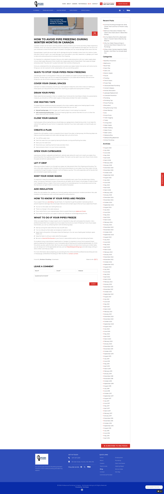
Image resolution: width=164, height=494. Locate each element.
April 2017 (107, 408)
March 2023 (107, 249)
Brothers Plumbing (45, 259)
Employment (73, 10)
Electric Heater (108, 73)
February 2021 (108, 311)
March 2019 (107, 368)
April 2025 (107, 187)
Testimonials (82, 3)
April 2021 (107, 306)
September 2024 (109, 205)
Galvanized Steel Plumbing (112, 85)
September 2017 (108, 396)
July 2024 (107, 210)
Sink (105, 113)
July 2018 (106, 388)
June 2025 (107, 182)
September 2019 (108, 353)
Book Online (123, 4)
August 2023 (107, 237)
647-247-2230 (76, 458)
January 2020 (108, 344)
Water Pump (108, 130)
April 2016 (107, 438)
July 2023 (107, 239)
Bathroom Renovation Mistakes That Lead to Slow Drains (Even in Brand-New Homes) (115, 32)
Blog (89, 3)
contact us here (73, 253)
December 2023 (108, 227)
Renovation (107, 105)
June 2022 (107, 272)
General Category (109, 88)
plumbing (51, 202)
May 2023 (107, 244)
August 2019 (107, 356)
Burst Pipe (107, 65)
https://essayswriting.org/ (74, 247)
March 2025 (107, 190)
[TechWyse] (82, 490)
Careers (74, 3)
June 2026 (107, 153)
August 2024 (108, 207)
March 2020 (107, 339)
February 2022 (108, 282)
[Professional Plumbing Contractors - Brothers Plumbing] (39, 4)
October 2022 (108, 262)
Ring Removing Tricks (110, 108)
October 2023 (108, 232)
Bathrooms (107, 63)
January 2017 (108, 415)
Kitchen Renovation (110, 90)
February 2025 (108, 192)
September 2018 (108, 383)
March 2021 (107, 309)
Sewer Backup (108, 110)
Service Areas (85, 10)
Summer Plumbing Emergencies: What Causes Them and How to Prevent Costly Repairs (116, 26)
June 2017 (107, 403)
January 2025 (108, 195)
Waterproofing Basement (111, 137)
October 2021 (108, 291)
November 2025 (108, 170)
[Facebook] (120, 11)
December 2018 (108, 376)
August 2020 (108, 326)
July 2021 (106, 299)
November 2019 (108, 349)
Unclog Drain (108, 122)
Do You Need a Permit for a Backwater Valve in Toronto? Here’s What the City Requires (115, 38)
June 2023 (107, 242)
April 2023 (107, 247)
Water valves (108, 132)
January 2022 (108, 284)
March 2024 (107, 219)
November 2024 (108, 200)
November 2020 (108, 319)
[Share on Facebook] (95, 260)
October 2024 (108, 202)
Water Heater (108, 125)
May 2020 (107, 334)
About (69, 3)
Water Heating (108, 127)
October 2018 (108, 381)
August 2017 (107, 398)
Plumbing (36, 10)
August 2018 (107, 386)
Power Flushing (108, 103)
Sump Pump (107, 115)
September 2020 (109, 324)
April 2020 (107, 336)
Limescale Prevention (110, 95)
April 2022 (107, 277)
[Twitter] (123, 10)
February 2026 (108, 162)
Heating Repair (61, 10)
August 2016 (107, 428)
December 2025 (108, 167)
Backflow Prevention (110, 60)
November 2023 (108, 229)
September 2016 (108, 425)
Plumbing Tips (108, 100)
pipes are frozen (81, 211)
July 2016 (106, 430)
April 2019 (107, 366)
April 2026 (107, 157)
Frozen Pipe (107, 83)
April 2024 (107, 217)
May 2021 (106, 304)
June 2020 (107, 331)
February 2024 (108, 222)
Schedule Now (162, 179)
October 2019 (108, 351)
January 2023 (108, 254)
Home (64, 3)
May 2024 (107, 215)
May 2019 (106, 363)
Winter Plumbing (109, 140)
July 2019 (106, 358)
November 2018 (108, 378)
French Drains (108, 80)
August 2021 (107, 296)
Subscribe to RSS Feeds (116, 446)
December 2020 (109, 316)
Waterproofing (108, 135)
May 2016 (106, 435)
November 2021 (108, 289)
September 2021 (108, 294)
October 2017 (108, 393)
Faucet (106, 75)
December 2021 (108, 287)
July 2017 (106, 401)
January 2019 (108, 373)
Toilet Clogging (108, 117)
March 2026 (107, 160)
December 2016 (108, 418)
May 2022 (107, 274)
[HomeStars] (128, 11)
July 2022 (107, 269)
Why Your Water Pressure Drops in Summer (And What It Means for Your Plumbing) (115, 45)
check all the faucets (48, 238)
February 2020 (108, 341)
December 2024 (109, 197)
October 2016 (108, 423)
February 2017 (108, 413)
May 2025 (107, 185)
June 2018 (107, 391)
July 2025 (107, 180)
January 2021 (108, 314)
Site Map (117, 472)
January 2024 (108, 224)
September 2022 (109, 264)
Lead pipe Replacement (111, 93)
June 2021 (107, 301)
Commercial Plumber (106, 474)
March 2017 (107, 411)
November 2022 (108, 259)
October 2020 (108, 321)
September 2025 (109, 175)
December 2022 (108, 257)
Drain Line (107, 70)
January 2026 (108, 165)
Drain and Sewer (48, 10)
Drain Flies (107, 68)
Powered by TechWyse (82, 487)
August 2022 (107, 267)
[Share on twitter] (97, 260)
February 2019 (108, 371)
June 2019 (107, 361)
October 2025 (108, 172)
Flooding (106, 78)
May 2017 (106, 406)
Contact (95, 3)
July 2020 (107, 329)
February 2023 (108, 252)
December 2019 (108, 346)
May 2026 (107, 155)
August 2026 (107, 148)
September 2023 (109, 234)
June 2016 (107, 433)
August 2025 (107, 177)
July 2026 (107, 150)
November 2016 (108, 420)
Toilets (106, 120)
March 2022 (107, 279)
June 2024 (107, 212)
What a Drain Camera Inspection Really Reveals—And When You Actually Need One (115, 51)
